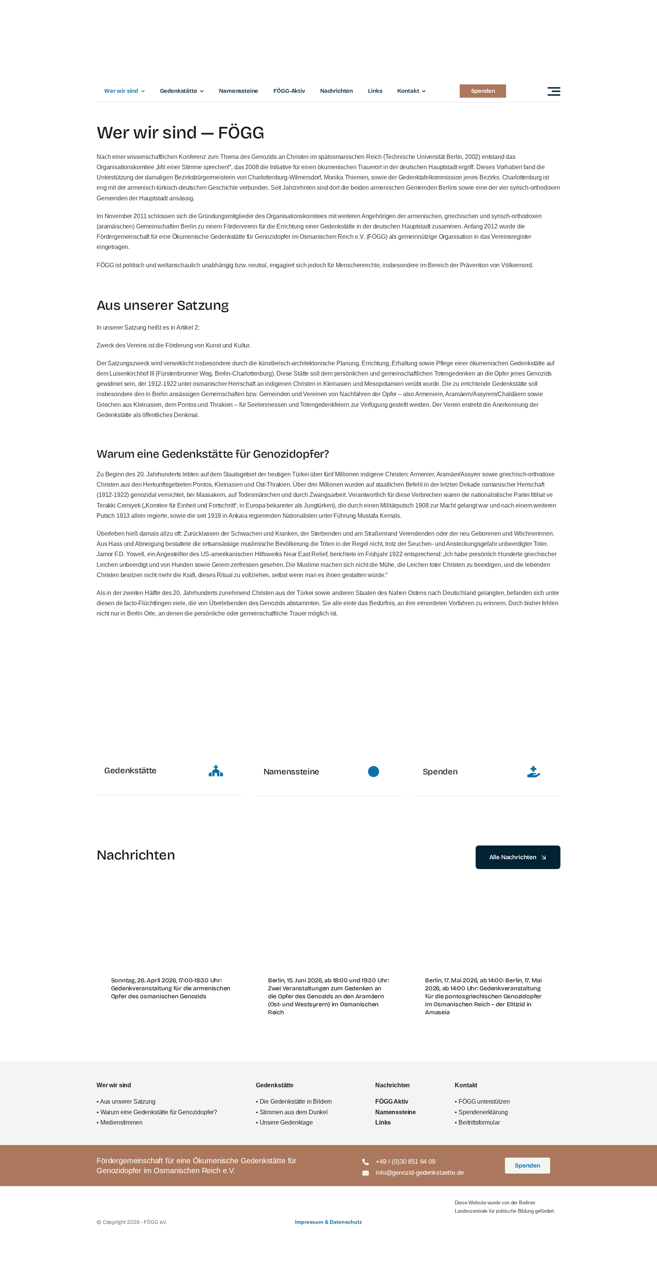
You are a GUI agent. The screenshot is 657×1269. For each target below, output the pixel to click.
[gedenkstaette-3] (328, 659)
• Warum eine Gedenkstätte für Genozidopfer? (157, 1112)
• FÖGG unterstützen (482, 1101)
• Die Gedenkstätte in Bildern (294, 1101)
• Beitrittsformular (477, 1122)
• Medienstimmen (120, 1122)
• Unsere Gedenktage (284, 1122)
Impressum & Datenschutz (328, 1222)
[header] (328, 9)
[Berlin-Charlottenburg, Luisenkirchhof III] (487, 659)
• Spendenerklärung (481, 1112)
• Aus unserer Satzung (126, 1101)
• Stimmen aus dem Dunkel (292, 1112)
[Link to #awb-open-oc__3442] (554, 91)
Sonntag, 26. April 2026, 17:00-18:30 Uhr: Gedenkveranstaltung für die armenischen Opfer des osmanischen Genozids (171, 988)
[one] (169, 659)
